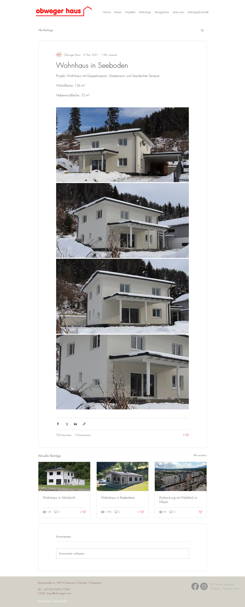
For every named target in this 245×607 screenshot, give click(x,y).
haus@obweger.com (59, 593)
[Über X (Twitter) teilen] (66, 424)
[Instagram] (204, 586)
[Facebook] (195, 586)
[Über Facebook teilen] (58, 424)
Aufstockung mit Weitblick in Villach (178, 499)
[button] (202, 30)
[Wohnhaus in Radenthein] (123, 476)
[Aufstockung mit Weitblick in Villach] (181, 476)
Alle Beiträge (45, 30)
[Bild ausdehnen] (122, 144)
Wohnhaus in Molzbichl (59, 497)
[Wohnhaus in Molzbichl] (64, 476)
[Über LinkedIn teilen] (75, 424)
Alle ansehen (200, 455)
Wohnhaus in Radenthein (118, 497)
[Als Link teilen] (84, 424)
